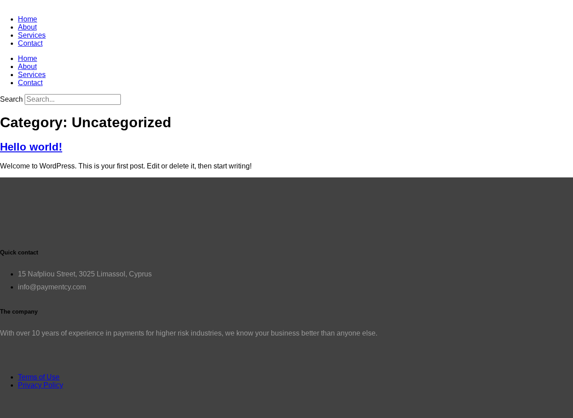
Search (11, 99)
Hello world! (31, 147)
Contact (30, 43)
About (27, 27)
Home (27, 19)
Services (32, 35)
